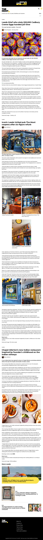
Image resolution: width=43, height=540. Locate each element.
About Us (18, 521)
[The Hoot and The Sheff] (6, 10)
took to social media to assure (30, 91)
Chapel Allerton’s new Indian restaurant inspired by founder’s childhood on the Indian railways (21, 339)
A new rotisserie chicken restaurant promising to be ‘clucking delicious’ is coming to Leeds (21, 458)
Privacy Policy (19, 525)
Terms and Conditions (21, 530)
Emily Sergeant (7, 29)
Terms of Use (19, 527)
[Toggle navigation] (41, 8)
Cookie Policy (19, 529)
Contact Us (19, 523)
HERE (14, 453)
